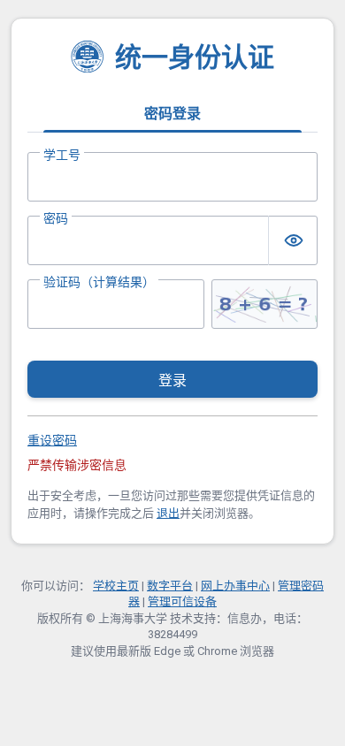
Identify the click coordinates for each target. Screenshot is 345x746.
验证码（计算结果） (99, 282)
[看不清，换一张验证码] (264, 304)
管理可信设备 (182, 601)
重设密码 (52, 440)
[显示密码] (293, 240)
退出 (168, 513)
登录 (172, 380)
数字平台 (170, 585)
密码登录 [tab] (172, 113)
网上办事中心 (235, 585)
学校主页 (116, 585)
